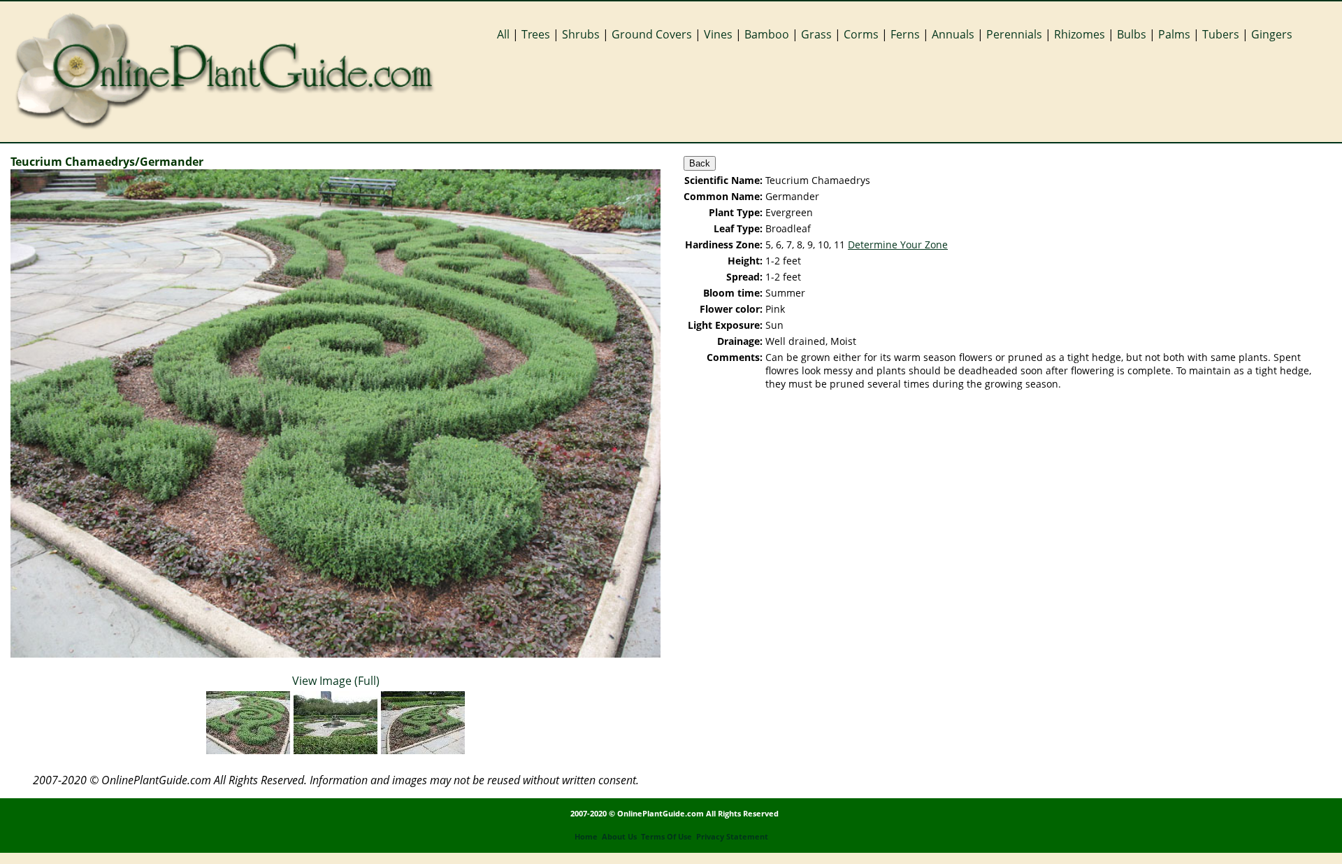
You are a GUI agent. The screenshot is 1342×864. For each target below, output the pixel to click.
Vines (718, 34)
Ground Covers (652, 34)
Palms (1174, 34)
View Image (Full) (336, 680)
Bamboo (766, 34)
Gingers (1271, 34)
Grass (816, 34)
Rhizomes (1079, 34)
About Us (619, 837)
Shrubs (581, 34)
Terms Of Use (666, 837)
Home (586, 837)
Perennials (1014, 34)
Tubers (1220, 34)
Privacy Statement (732, 837)
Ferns (905, 34)
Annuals (953, 34)
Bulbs (1131, 34)
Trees (535, 34)
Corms (861, 34)
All (503, 34)
